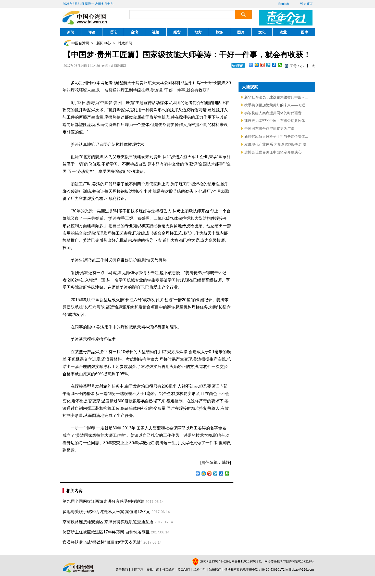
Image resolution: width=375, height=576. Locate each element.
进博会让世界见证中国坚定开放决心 (273, 152)
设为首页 (306, 4)
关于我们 (122, 569)
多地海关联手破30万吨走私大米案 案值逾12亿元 (106, 511)
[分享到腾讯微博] (268, 65)
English (283, 4)
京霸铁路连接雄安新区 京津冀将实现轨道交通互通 (107, 522)
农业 (283, 32)
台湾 (134, 32)
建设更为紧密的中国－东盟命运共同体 (274, 121)
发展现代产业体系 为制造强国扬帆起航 (275, 144)
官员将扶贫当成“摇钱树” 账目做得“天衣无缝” (102, 542)
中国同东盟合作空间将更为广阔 (269, 128)
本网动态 (137, 569)
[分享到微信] (280, 65)
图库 (304, 32)
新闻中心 (103, 43)
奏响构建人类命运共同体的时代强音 (273, 113)
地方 (198, 32)
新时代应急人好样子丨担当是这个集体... (276, 136)
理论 (113, 32)
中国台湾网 (80, 43)
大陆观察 (250, 87)
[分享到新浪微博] (262, 65)
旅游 (219, 32)
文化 (262, 32)
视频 (155, 32)
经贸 (177, 32)
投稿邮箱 (168, 569)
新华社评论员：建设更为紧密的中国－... (276, 97)
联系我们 (184, 569)
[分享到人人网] (274, 65)
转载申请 (153, 569)
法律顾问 (215, 569)
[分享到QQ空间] (257, 65)
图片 (240, 32)
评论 (91, 32)
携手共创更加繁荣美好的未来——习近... (276, 105)
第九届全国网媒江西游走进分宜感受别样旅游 (103, 501)
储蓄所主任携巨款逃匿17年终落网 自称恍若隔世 (106, 532)
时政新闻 (125, 43)
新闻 (70, 32)
